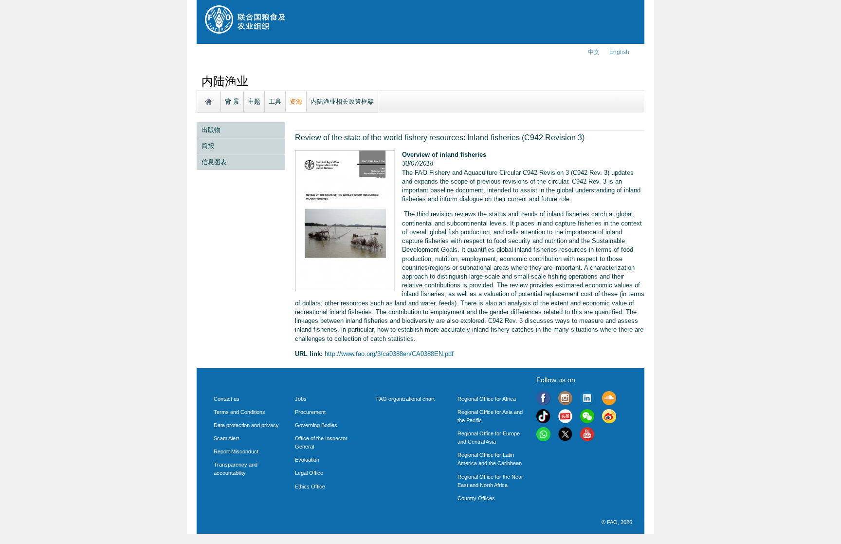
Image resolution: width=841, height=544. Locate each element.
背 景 (232, 101)
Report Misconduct (236, 451)
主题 (254, 101)
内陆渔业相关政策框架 (342, 101)
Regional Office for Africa (486, 399)
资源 (296, 101)
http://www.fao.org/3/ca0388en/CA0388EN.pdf (389, 353)
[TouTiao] (565, 417)
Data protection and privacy (246, 425)
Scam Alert (226, 438)
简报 (207, 146)
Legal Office (309, 473)
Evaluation (307, 460)
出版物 (210, 129)
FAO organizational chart (405, 399)
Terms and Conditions (239, 412)
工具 (275, 101)
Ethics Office (310, 486)
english (619, 52)
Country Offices (476, 498)
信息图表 (214, 162)
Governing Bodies (316, 425)
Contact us (226, 399)
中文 (594, 52)
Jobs (301, 399)
